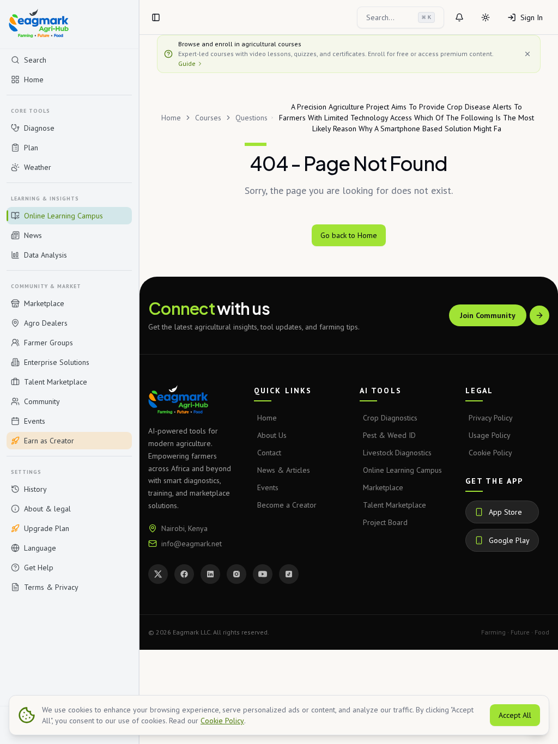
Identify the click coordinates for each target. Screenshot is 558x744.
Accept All (515, 715)
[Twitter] (158, 574)
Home (171, 118)
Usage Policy (490, 435)
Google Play (509, 540)
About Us (272, 435)
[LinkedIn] (210, 574)
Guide (187, 63)
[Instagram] (236, 574)
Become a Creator (287, 505)
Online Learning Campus (402, 470)
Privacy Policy (491, 418)
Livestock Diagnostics (397, 453)
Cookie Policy (490, 453)
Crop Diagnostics (390, 418)
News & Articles (283, 470)
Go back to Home (348, 235)
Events (267, 487)
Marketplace (383, 487)
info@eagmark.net (191, 543)
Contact (269, 453)
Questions (251, 118)
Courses (208, 118)
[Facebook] (184, 574)
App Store (505, 512)
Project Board (385, 522)
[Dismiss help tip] (527, 54)
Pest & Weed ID (389, 435)
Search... (398, 17)
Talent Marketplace (394, 505)
